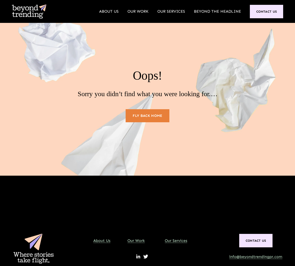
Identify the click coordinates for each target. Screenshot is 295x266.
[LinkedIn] (138, 256)
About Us (101, 240)
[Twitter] (145, 256)
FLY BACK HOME (147, 115)
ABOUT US (109, 11)
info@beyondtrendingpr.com (255, 256)
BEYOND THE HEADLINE (217, 11)
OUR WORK (138, 11)
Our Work (136, 240)
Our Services (176, 240)
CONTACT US (266, 11)
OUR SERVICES (171, 11)
